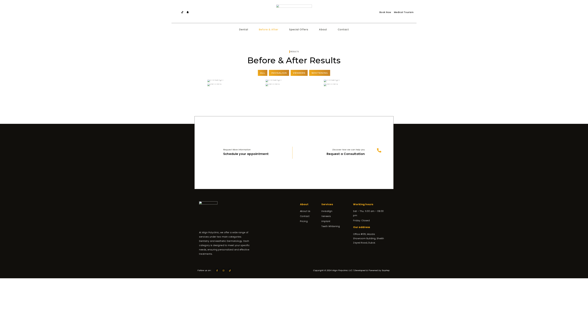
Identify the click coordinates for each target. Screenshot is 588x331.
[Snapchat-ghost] (187, 12)
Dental (243, 29)
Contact (343, 29)
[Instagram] (223, 270)
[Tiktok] (182, 12)
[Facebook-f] (217, 270)
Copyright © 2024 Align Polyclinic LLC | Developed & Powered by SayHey (351, 270)
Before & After (268, 29)
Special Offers (298, 29)
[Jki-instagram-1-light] (177, 12)
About (323, 29)
